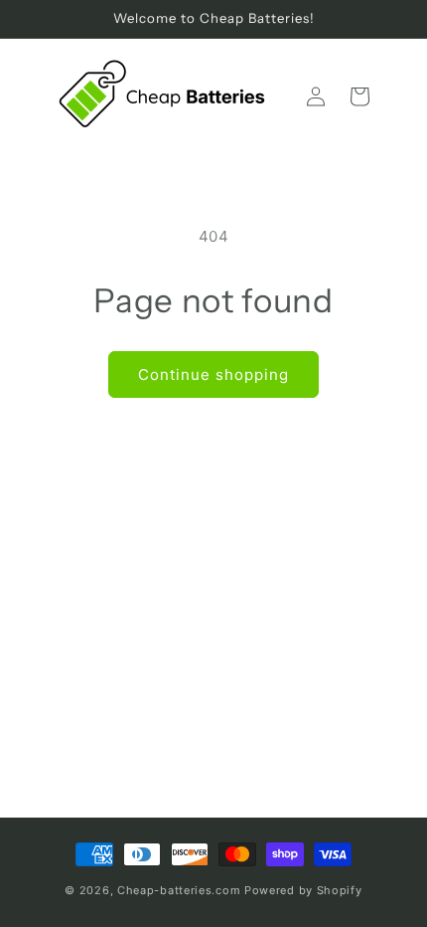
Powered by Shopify (303, 890)
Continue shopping (213, 374)
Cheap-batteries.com (178, 890)
